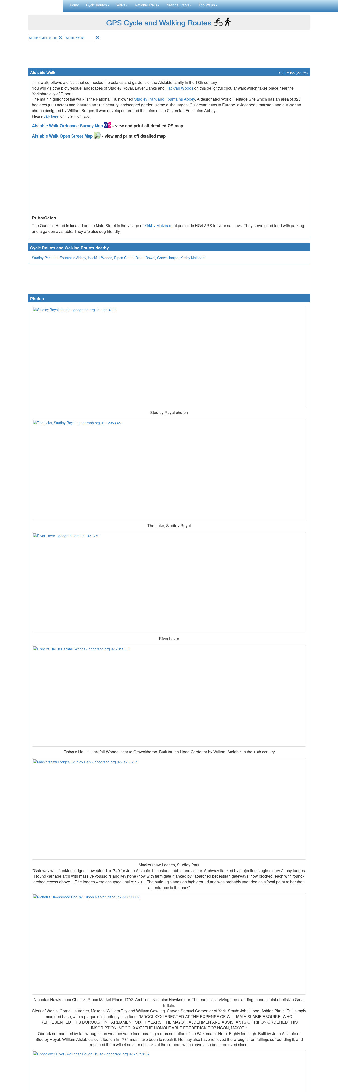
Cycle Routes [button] (96, 4)
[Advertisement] (169, 54)
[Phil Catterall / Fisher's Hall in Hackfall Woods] (169, 695)
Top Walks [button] (207, 4)
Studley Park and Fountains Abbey (164, 99)
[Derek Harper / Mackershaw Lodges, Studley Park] (169, 808)
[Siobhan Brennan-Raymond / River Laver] (169, 582)
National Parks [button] (178, 4)
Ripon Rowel (145, 257)
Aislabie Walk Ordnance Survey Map (68, 126)
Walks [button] (120, 4)
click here (51, 116)
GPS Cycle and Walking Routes (158, 22)
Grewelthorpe (167, 257)
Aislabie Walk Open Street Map (63, 136)
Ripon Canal (123, 257)
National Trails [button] (146, 4)
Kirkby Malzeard (158, 225)
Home (74, 4)
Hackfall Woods (179, 88)
